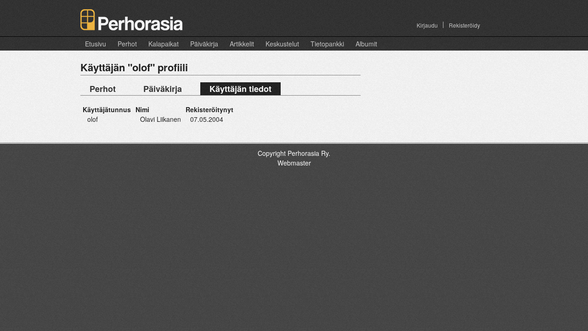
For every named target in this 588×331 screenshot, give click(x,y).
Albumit (366, 43)
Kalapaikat (163, 43)
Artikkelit (242, 43)
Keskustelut (282, 43)
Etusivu (95, 43)
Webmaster (294, 162)
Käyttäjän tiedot (240, 89)
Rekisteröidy (464, 25)
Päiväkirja (204, 43)
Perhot (127, 43)
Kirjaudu (427, 25)
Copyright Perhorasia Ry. (294, 153)
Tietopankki (327, 43)
